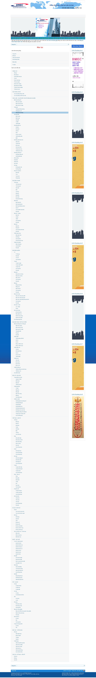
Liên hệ (64, 670)
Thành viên (29, 13)
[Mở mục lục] (68, 44)
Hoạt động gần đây (15, 59)
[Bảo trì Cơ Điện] (52, 677)
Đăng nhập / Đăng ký (78, 46)
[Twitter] (47, 677)
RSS (83, 670)
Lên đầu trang (80, 670)
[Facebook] (44, 677)
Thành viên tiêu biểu (16, 57)
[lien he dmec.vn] (23, 36)
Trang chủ (14, 53)
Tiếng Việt (14, 670)
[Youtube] (54, 677)
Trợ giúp (14, 64)
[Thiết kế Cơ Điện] (49, 677)
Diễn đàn (14, 55)
